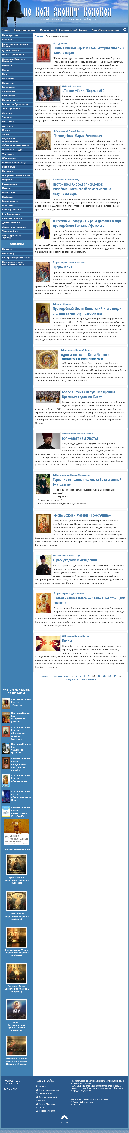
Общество (7, 179)
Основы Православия (13, 55)
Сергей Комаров (72, 86)
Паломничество (10, 100)
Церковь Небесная (11, 50)
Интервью (7, 65)
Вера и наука (8, 167)
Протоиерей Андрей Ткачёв (70, 131)
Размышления (9, 184)
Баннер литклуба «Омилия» (16, 258)
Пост (4, 74)
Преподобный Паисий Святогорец (72, 475)
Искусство (7, 205)
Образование (9, 158)
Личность (7, 113)
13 (109, 676)
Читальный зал (10, 231)
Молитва (6, 130)
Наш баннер (8, 253)
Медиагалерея (47, 30)
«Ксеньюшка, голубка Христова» (18, 736)
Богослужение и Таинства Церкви (15, 45)
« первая (44, 676)
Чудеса (5, 134)
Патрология (8, 83)
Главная (6, 30)
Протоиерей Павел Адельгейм (70, 262)
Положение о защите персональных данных (13, 263)
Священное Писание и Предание (13, 60)
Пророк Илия (62, 266)
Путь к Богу (8, 121)
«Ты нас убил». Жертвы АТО (83, 90)
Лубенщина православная (15, 145)
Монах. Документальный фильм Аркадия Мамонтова (16, 1026)
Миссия (6, 188)
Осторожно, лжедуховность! (16, 175)
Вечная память (10, 201)
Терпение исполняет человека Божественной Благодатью (87, 482)
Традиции (7, 117)
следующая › (72, 679)
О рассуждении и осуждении (75, 559)
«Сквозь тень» (19, 781)
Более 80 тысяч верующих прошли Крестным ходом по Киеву (88, 394)
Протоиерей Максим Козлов (78, 433)
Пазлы (67, 640)
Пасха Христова (10, 35)
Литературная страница (14, 227)
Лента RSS (12, 1089)
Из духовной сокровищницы (10, 139)
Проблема (7, 197)
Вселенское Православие (15, 104)
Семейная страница (12, 218)
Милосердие (8, 192)
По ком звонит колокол (25, 30)
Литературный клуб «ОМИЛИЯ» (12, 236)
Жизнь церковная (11, 108)
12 (104, 676)
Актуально (7, 126)
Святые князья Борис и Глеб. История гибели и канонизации (88, 50)
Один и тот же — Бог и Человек (85, 354)
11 (99, 676)
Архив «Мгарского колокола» (105, 30)
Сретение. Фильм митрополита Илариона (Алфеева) (17, 989)
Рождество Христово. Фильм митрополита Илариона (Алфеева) (17, 1061)
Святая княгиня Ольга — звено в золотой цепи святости (89, 600)
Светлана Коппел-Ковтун (67, 179)
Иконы (5, 70)
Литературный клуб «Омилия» (73, 30)
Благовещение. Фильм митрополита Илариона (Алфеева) (17, 952)
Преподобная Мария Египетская (78, 135)
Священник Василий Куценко (78, 350)
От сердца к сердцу (12, 149)
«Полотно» (17, 705)
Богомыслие (8, 87)
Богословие (8, 78)
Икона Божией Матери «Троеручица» (82, 515)
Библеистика (8, 95)
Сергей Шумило (63, 304)
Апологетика (8, 91)
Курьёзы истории (11, 214)
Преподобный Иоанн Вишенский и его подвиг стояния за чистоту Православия (88, 311)
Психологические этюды (14, 162)
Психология (8, 171)
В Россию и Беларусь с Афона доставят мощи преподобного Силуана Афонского (87, 223)
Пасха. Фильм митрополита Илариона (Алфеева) (17, 916)
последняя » (89, 679)
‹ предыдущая (60, 676)
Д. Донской (61, 43)
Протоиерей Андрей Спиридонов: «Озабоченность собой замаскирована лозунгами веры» (82, 189)
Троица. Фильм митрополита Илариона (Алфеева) (17, 880)
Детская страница (11, 222)
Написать (7, 249)
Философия (8, 154)
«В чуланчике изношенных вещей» (18, 767)
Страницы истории (11, 209)
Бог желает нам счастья (80, 438)
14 (115, 676)
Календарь (7, 39)
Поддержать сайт (47, 1111)
